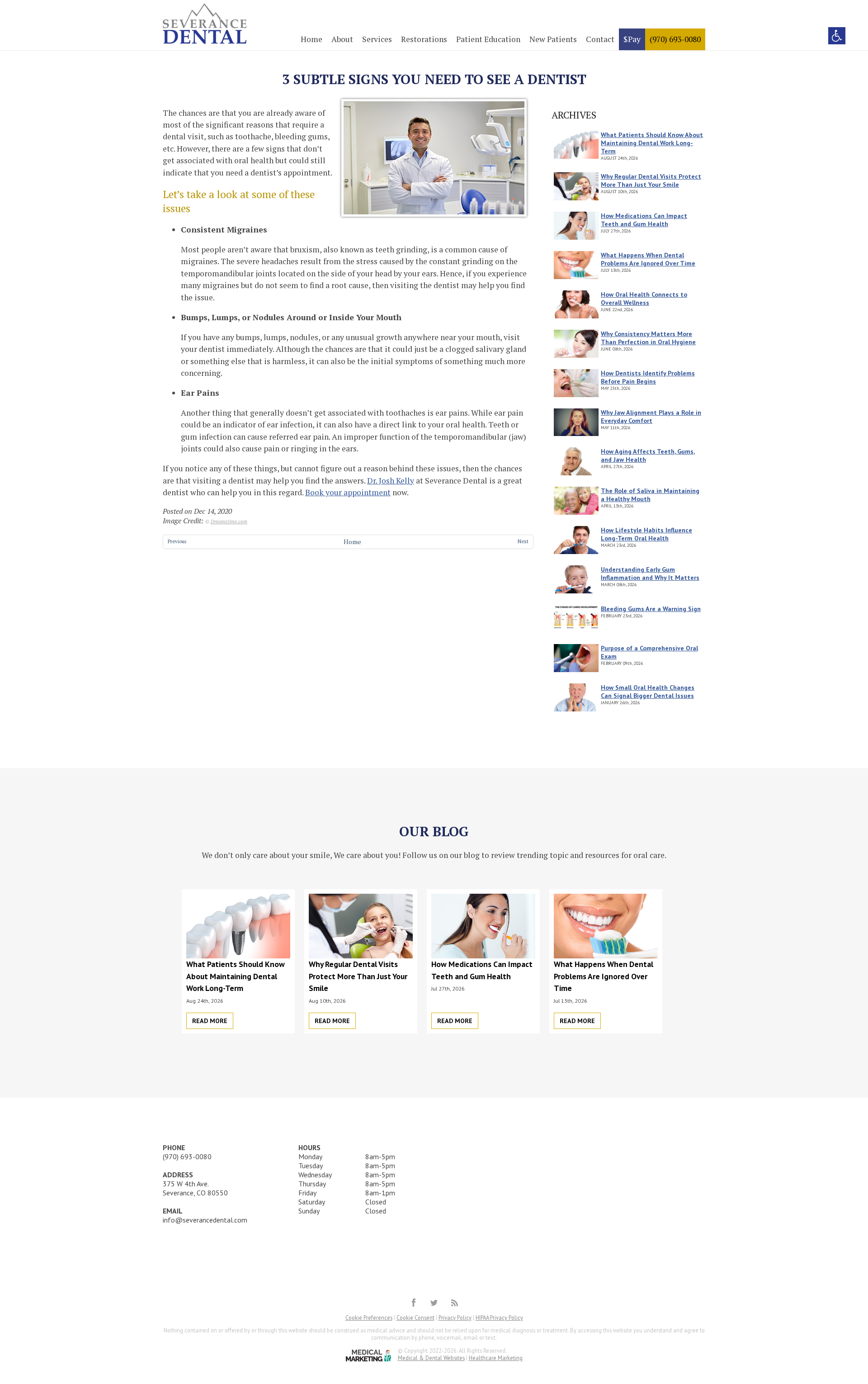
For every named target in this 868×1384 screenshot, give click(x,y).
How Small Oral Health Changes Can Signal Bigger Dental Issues (647, 691)
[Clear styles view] (836, 35)
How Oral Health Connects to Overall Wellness (644, 298)
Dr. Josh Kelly (390, 480)
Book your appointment (348, 492)
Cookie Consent (415, 1317)
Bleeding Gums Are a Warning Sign (651, 609)
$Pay (632, 39)
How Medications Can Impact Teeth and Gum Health (644, 220)
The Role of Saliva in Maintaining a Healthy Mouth (650, 495)
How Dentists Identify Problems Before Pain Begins (648, 377)
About (342, 39)
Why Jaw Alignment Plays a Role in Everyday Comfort (651, 416)
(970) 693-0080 (675, 39)
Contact (600, 39)
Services (377, 39)
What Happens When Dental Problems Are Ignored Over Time (648, 259)
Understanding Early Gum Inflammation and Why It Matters (650, 573)
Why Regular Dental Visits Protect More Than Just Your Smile (651, 180)
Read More (209, 1021)
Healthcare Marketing (496, 1357)
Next (523, 541)
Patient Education (488, 39)
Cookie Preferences (368, 1317)
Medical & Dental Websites (431, 1357)
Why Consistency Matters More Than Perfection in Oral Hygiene (648, 338)
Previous (177, 541)
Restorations (424, 39)
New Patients (553, 39)
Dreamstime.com (229, 521)
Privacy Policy (455, 1317)
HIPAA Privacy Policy (499, 1317)
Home (311, 39)
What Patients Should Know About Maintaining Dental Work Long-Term (652, 143)
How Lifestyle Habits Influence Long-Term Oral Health (646, 534)
